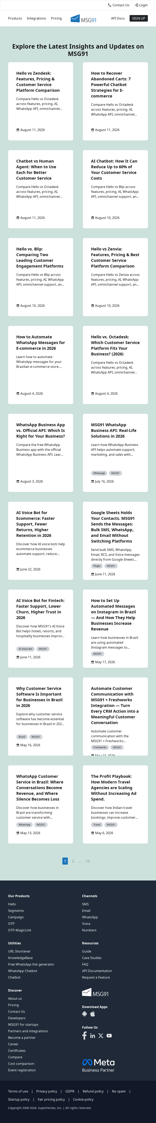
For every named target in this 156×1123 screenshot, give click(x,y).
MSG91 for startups (23, 1024)
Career (13, 1044)
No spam (119, 1091)
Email (86, 910)
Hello (12, 904)
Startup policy (18, 1099)
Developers (17, 1018)
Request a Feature (96, 977)
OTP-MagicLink (19, 930)
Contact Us (16, 1011)
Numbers (89, 930)
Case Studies (92, 958)
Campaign (16, 917)
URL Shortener (19, 951)
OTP (11, 923)
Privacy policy (46, 1091)
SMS (85, 904)
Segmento (16, 910)
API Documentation (97, 971)
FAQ (85, 964)
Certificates (17, 1050)
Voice (86, 923)
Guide (86, 951)
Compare (15, 1057)
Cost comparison (21, 1063)
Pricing (56, 18)
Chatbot (14, 977)
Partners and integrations (28, 1031)
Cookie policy (83, 1099)
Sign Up (138, 18)
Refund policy (93, 1091)
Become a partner (22, 1037)
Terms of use (18, 1091)
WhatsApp (90, 917)
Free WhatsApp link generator (31, 964)
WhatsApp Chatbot (22, 971)
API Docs (118, 18)
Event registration (22, 1070)
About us (15, 998)
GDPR (69, 1091)
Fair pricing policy (51, 1099)
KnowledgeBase (20, 958)
